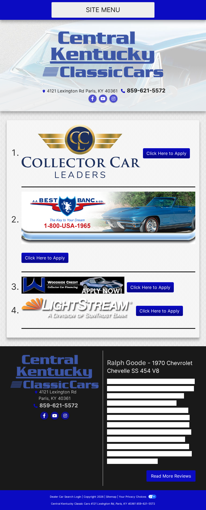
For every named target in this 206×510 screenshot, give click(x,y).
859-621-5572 (146, 90)
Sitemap (111, 496)
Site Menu (103, 10)
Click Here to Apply (166, 153)
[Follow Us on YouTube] (103, 99)
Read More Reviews (171, 476)
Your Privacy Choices (133, 496)
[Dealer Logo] (103, 55)
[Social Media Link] (113, 99)
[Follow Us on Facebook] (93, 99)
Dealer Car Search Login (65, 496)
